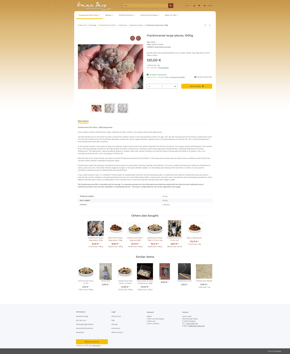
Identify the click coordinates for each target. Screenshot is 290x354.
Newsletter (80, 332)
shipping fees (96, 345)
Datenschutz (116, 316)
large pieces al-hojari (163, 47)
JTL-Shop (278, 351)
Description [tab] (83, 121)
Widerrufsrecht (117, 332)
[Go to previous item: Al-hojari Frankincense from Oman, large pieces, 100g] (205, 25)
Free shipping (163, 68)
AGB (113, 320)
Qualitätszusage (82, 316)
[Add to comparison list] (132, 38)
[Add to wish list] (138, 38)
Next (208, 278)
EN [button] (187, 6)
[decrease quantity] (149, 86)
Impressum (115, 328)
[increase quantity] (175, 86)
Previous (81, 278)
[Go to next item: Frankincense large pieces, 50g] (210, 25)
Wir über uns (81, 320)
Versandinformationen (84, 328)
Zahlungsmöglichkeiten (85, 324)
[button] (194, 6)
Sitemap (114, 324)
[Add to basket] (79, 32)
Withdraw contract (92, 342)
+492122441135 (192, 323)
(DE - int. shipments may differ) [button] (175, 77)
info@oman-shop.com (196, 326)
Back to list (83, 25)
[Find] (170, 5)
